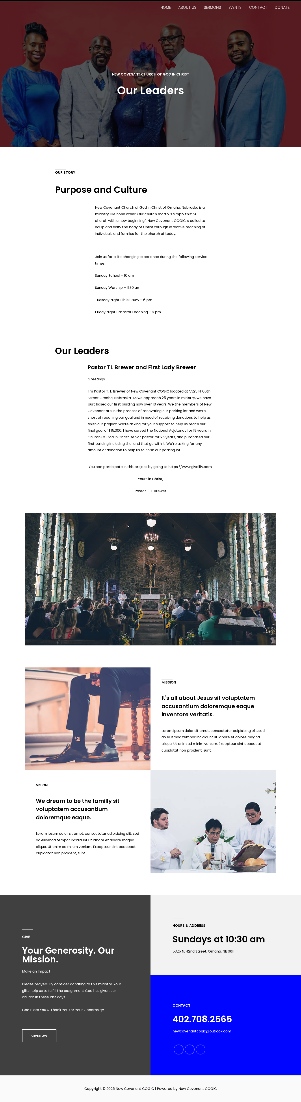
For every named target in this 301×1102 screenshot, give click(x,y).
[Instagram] (201, 1049)
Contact (258, 7)
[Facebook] (179, 1049)
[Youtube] (190, 1049)
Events (235, 7)
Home (165, 7)
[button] (39, 1035)
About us (187, 7)
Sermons (212, 7)
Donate (282, 7)
